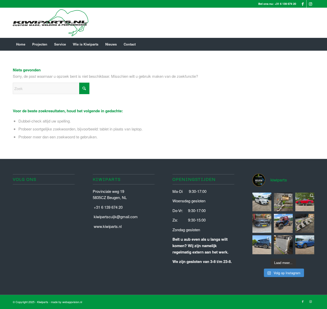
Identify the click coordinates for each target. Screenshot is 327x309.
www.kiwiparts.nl (108, 226)
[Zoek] (311, 44)
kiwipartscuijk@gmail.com (116, 216)
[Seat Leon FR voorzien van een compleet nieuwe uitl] (261, 202)
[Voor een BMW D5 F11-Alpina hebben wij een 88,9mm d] (283, 202)
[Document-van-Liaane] (50, 23)
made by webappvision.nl (66, 302)
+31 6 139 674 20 (285, 4)
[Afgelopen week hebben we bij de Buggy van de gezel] (283, 223)
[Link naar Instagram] (310, 4)
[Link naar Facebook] (302, 4)
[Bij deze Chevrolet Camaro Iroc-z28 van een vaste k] (304, 202)
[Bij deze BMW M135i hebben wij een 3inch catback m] (304, 244)
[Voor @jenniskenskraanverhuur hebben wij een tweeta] (283, 244)
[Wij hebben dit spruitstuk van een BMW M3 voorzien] (304, 223)
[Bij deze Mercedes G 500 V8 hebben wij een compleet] (261, 244)
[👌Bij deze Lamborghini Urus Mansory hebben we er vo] (261, 223)
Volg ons (24, 179)
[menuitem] (21, 44)
